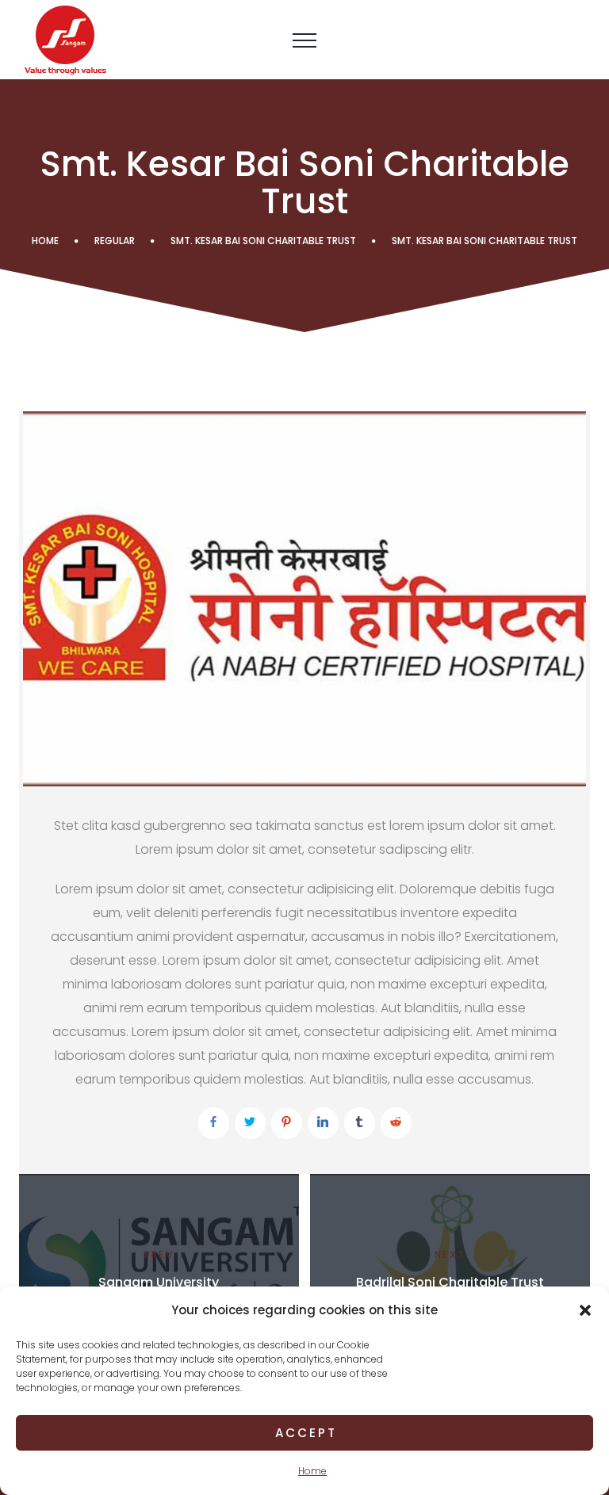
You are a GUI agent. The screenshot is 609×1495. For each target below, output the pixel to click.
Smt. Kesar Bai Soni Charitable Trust (263, 240)
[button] (585, 1310)
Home (312, 1471)
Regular (114, 240)
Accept (306, 1432)
